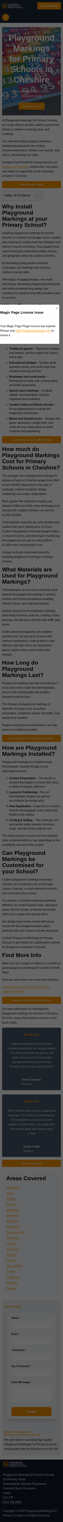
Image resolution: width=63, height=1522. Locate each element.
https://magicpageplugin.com (33, 330)
